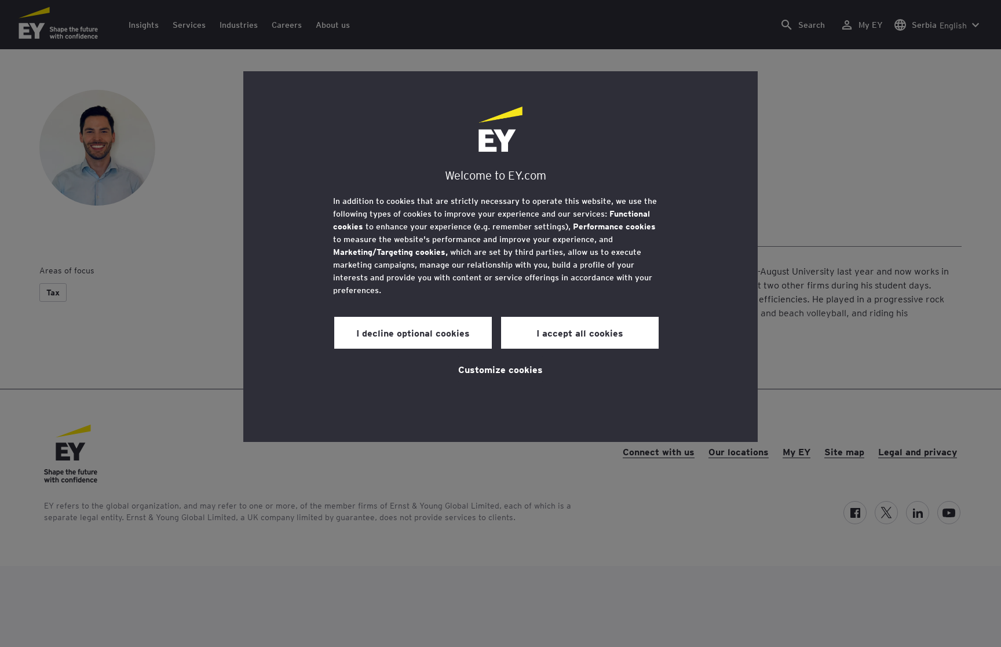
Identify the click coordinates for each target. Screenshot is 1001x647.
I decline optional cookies (413, 332)
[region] (500, 256)
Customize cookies (500, 369)
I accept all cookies (579, 332)
